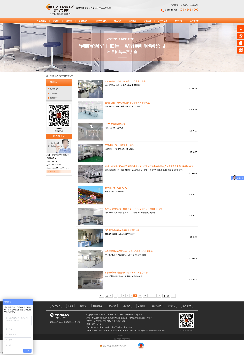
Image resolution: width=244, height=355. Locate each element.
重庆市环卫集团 (135, 330)
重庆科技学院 (91, 330)
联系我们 (175, 5)
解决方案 (117, 21)
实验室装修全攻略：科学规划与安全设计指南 (125, 81)
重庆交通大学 (116, 330)
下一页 (166, 296)
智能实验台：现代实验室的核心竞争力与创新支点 (127, 103)
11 (140, 296)
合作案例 (147, 21)
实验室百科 (54, 98)
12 (145, 296)
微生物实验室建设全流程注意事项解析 (122, 230)
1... (101, 296)
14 (154, 296)
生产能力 (132, 21)
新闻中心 (178, 21)
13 (149, 296)
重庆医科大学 (117, 327)
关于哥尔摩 (162, 21)
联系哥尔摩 (194, 21)
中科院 (125, 330)
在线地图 (194, 5)
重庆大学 (127, 327)
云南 (127, 339)
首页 (60, 76)
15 (159, 296)
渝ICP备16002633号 (94, 327)
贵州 (117, 339)
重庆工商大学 (103, 330)
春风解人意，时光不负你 (116, 188)
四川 (122, 339)
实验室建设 (83, 21)
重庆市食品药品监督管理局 (154, 330)
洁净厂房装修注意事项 (115, 124)
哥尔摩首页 (41, 21)
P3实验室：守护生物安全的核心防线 (121, 145)
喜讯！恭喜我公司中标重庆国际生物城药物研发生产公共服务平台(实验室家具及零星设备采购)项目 (149, 166)
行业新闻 (53, 93)
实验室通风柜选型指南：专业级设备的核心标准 (126, 272)
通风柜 (69, 21)
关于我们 (184, 5)
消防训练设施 (101, 21)
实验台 (56, 21)
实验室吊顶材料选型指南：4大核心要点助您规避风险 (129, 251)
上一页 (108, 296)
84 (173, 296)
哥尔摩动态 (54, 89)
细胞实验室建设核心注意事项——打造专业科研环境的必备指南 (133, 209)
